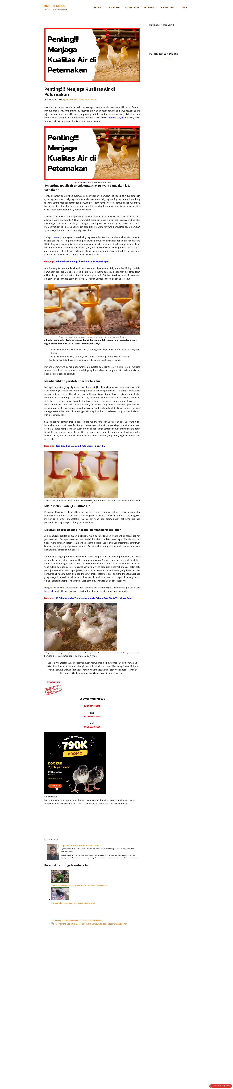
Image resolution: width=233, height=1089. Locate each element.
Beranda (97, 7)
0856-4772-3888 (92, 706)
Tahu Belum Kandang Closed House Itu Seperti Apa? (82, 261)
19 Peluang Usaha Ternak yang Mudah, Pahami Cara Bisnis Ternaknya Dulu (94, 598)
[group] (95, 355)
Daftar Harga (132, 7)
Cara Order (150, 7)
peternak (57, 237)
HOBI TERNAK (54, 6)
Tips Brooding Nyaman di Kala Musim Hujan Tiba (80, 445)
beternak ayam (116, 117)
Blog (184, 7)
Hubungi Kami (167, 7)
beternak (90, 387)
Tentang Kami (113, 7)
